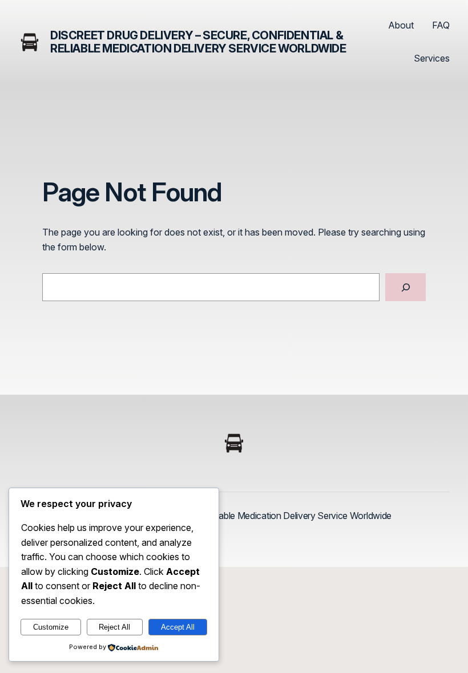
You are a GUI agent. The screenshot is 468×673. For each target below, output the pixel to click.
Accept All (178, 627)
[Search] (405, 287)
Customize (50, 627)
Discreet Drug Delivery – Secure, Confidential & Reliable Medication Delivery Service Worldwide (198, 42)
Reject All (114, 627)
